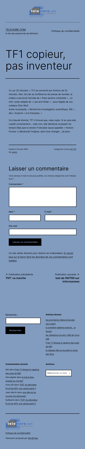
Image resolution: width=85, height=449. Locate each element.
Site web (13, 226)
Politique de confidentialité (65, 31)
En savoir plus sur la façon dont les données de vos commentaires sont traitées (41, 257)
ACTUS (73, 149)
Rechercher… (12, 315)
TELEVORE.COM (16, 29)
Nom (12, 212)
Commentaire (16, 184)
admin (14, 152)
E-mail (48, 212)
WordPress (33, 438)
